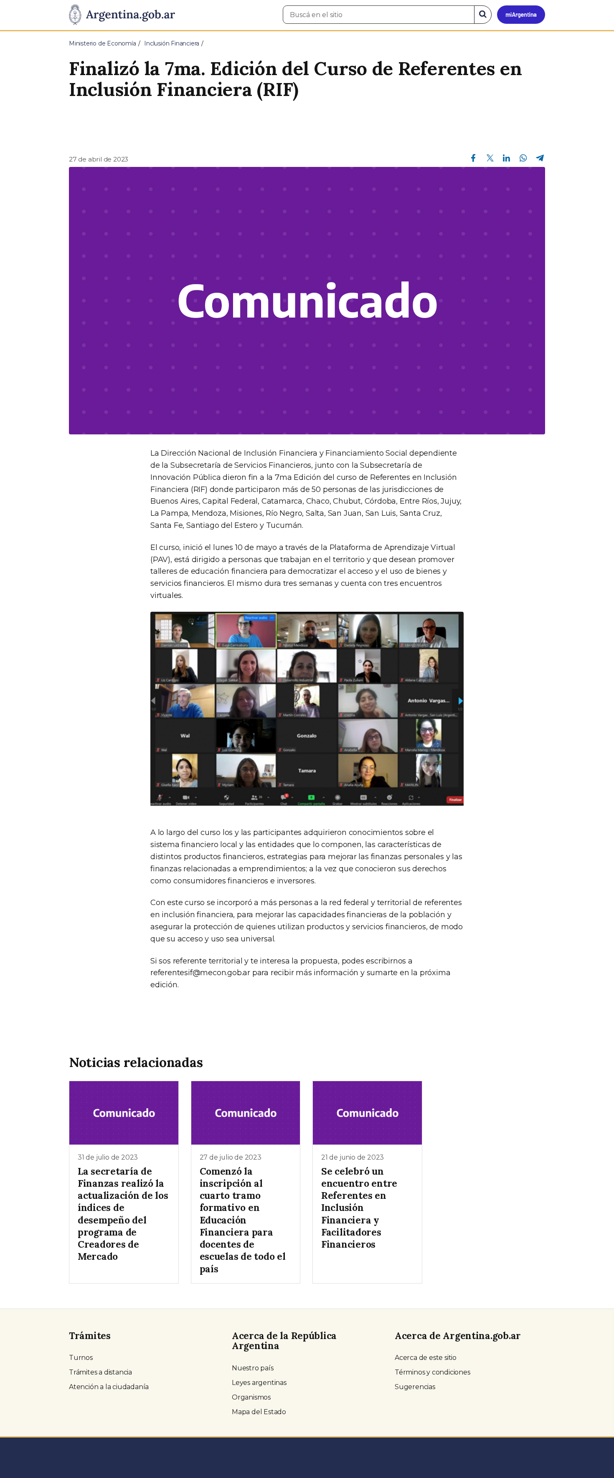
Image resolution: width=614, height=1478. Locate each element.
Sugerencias (415, 1387)
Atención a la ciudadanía (109, 1387)
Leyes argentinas (259, 1383)
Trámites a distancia (100, 1372)
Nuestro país (253, 1368)
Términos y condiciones (432, 1372)
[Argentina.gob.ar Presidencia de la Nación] (122, 15)
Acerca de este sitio (426, 1358)
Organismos (251, 1397)
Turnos (81, 1358)
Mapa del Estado (259, 1412)
